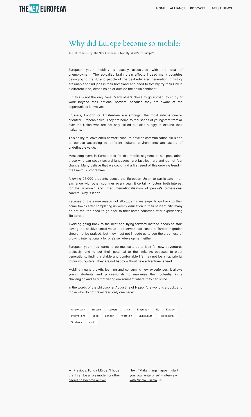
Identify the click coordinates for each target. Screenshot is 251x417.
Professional (167, 315)
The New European (105, 53)
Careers (112, 309)
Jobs (95, 315)
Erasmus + (143, 309)
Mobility (125, 53)
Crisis (127, 309)
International (78, 315)
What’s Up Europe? (142, 53)
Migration (126, 315)
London (109, 315)
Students (76, 322)
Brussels (96, 309)
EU (157, 309)
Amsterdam (78, 309)
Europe (170, 309)
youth (92, 322)
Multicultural (146, 315)
